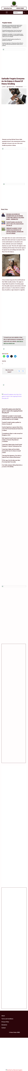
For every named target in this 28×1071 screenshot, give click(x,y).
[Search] (24, 12)
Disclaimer (4, 1025)
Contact (3, 1028)
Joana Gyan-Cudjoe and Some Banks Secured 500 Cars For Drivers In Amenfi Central (11, 451)
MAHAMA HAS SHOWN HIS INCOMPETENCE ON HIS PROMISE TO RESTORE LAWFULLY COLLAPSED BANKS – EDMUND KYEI (12, 26)
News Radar (13, 1032)
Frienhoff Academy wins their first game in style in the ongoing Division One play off (12, 31)
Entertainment (19, 86)
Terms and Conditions (7, 1019)
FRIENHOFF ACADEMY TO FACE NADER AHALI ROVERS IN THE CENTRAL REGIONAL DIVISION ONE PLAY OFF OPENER (12, 35)
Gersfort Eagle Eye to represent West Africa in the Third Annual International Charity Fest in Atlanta (12, 44)
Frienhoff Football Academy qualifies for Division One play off (11, 40)
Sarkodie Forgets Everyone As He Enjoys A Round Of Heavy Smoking (12, 81)
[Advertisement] (14, 122)
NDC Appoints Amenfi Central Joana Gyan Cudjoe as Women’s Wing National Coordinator (12, 440)
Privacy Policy (5, 1022)
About (3, 1015)
